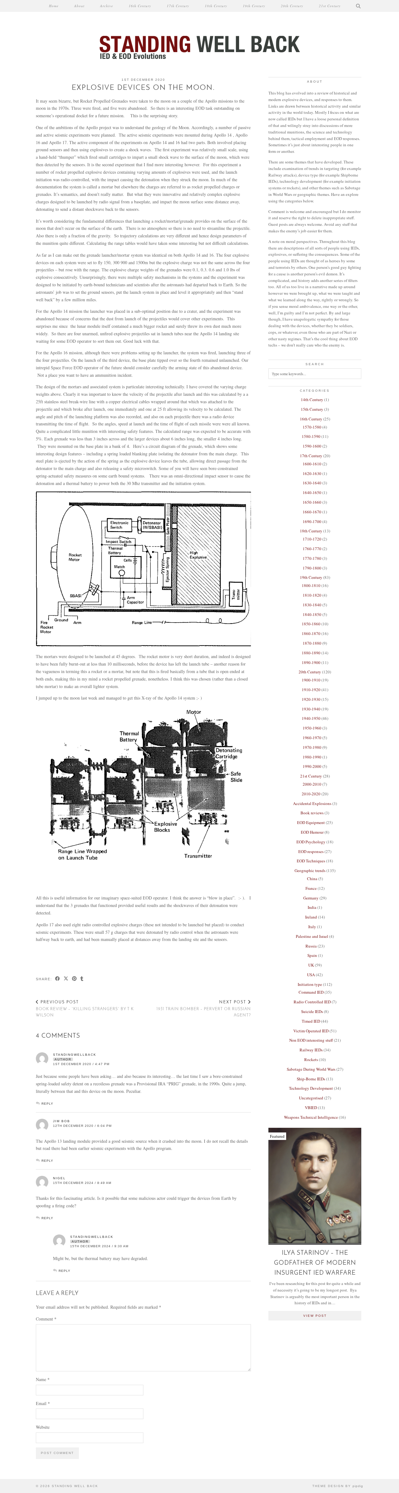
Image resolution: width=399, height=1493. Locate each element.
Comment (46, 1319)
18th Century (216, 5)
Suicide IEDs (312, 1011)
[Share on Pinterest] (74, 979)
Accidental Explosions (312, 803)
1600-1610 (312, 464)
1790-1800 (312, 568)
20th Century (292, 5)
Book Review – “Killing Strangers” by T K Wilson (85, 1008)
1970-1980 (312, 747)
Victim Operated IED (311, 1031)
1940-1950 (311, 718)
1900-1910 (311, 680)
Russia (311, 946)
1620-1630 (312, 473)
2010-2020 (311, 794)
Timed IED (311, 1021)
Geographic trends (310, 870)
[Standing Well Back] (199, 30)
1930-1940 (311, 709)
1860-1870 (311, 633)
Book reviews (312, 813)
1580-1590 (311, 436)
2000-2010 (312, 784)
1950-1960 (312, 728)
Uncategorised (311, 1098)
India (312, 907)
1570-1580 (312, 427)
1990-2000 (312, 766)
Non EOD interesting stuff (311, 1040)
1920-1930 (311, 699)
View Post (315, 1315)
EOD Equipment (311, 822)
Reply (47, 1103)
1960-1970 (312, 737)
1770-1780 (312, 558)
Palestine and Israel (312, 936)
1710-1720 (312, 539)
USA (311, 974)
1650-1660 (312, 502)
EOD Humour (312, 832)
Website (43, 1427)
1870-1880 (312, 643)
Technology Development (311, 1088)
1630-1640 (312, 483)
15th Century (312, 409)
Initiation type (310, 984)
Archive (106, 5)
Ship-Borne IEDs (311, 1079)
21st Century (330, 5)
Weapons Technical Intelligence (311, 1117)
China (312, 878)
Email (43, 1403)
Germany (311, 898)
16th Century (140, 5)
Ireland (311, 917)
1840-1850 (312, 614)
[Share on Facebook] (58, 979)
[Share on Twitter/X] (66, 979)
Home (54, 5)
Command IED (311, 992)
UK (311, 965)
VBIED (311, 1107)
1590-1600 (312, 446)
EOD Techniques (311, 861)
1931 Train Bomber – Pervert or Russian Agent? (203, 1008)
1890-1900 (311, 662)
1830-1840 (312, 605)
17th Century (178, 5)
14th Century (312, 399)
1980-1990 (312, 757)
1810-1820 (312, 595)
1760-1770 (312, 548)
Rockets (311, 1059)
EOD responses (311, 851)
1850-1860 (311, 624)
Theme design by (337, 1486)
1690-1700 (312, 521)
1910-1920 (311, 689)
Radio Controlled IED (312, 1002)
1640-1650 (312, 492)
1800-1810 (311, 585)
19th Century (254, 5)
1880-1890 (311, 653)
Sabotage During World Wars (311, 1069)
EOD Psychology (310, 842)
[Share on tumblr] (82, 979)
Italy (312, 926)
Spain (312, 955)
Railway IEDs (311, 1050)
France (311, 888)
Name (43, 1379)
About (79, 5)
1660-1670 (312, 512)
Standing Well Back (75, 1486)
